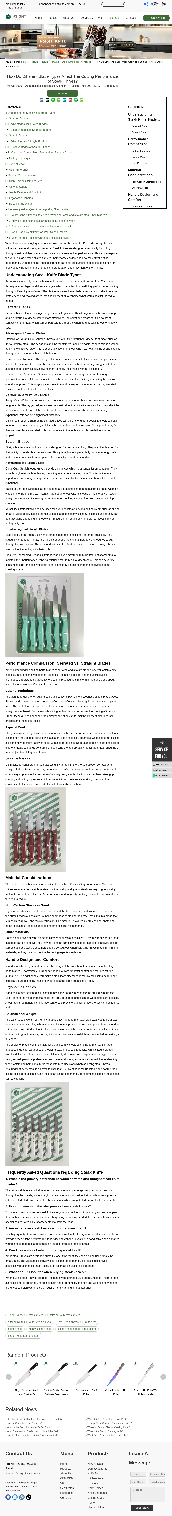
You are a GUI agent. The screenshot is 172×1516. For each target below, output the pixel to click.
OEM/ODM (66, 1478)
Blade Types (15, 1315)
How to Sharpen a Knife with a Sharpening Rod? (32, 1435)
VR (62, 1483)
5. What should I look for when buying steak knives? (40, 237)
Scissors (93, 1483)
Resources (66, 1492)
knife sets (90, 1322)
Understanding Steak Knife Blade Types (31, 112)
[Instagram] (22, 1497)
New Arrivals (95, 1463)
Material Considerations (22, 175)
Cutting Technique (20, 158)
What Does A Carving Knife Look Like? (107, 1435)
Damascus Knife (97, 1468)
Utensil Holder (96, 1507)
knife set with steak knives (64, 1315)
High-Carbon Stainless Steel (26, 180)
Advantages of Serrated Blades (29, 124)
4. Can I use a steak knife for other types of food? (38, 232)
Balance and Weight (21, 203)
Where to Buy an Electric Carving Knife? (108, 1427)
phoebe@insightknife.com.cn (164, 770)
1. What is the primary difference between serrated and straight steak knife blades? (58, 215)
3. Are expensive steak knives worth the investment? (40, 226)
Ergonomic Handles (21, 198)
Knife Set (93, 1473)
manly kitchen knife (40, 1328)
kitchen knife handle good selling (77, 1328)
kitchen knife (15, 1328)
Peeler (92, 1502)
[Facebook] (8, 1497)
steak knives (36, 1315)
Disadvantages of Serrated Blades (31, 129)
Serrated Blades (18, 118)
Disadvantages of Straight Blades (30, 147)
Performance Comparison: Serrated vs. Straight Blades (40, 152)
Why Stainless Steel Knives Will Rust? (107, 1419)
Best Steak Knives (68, 1322)
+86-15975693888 (164, 764)
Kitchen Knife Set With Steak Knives (29, 1322)
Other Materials (18, 186)
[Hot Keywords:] (123, 4)
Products (65, 1468)
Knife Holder (95, 1488)
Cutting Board (96, 1497)
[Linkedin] (15, 1497)
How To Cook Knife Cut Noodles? (24, 1423)
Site (115, 85)
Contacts (65, 1497)
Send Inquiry (142, 1507)
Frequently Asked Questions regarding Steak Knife (38, 209)
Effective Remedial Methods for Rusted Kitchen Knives (35, 1419)
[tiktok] (164, 4)
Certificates (67, 1488)
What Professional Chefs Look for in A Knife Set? (32, 1431)
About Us (65, 1473)
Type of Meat (16, 164)
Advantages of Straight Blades (28, 141)
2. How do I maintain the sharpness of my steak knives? (42, 220)
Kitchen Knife (96, 1478)
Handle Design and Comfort (24, 192)
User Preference (19, 169)
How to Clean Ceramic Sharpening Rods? (109, 1423)
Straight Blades (18, 135)
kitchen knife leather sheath (24, 1335)
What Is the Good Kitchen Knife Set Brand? (30, 1427)
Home (64, 1463)
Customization (156, 17)
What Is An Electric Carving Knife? (105, 1431)
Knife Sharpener (97, 1492)
